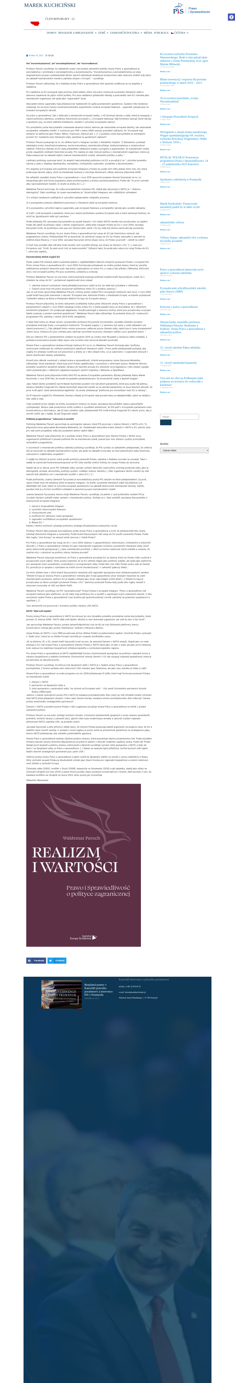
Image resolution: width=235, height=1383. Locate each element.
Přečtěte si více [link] (91, 998)
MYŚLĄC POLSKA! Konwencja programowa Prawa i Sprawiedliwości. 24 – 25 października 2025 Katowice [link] (184, 161)
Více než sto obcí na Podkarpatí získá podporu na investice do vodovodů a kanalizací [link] (181, 381)
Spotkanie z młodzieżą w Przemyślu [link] (181, 179)
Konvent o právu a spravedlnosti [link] (179, 306)
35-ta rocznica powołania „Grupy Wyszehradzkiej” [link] (179, 99)
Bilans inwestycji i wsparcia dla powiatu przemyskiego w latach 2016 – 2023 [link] (183, 81)
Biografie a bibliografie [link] (76, 32)
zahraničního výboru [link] (172, 222)
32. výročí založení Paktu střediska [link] (180, 347)
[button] (36, 961)
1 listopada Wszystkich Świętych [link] (179, 116)
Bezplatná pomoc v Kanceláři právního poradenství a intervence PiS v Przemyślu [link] (98, 989)
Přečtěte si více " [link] (165, 72)
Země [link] (101, 32)
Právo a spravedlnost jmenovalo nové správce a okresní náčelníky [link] (181, 271)
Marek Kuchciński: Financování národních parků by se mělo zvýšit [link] (180, 205)
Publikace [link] (161, 32)
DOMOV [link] (52, 32)
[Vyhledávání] (179, 417)
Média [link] (148, 32)
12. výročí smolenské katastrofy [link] (178, 362)
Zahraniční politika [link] (124, 32)
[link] (231, 17)
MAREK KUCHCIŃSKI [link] (50, 5)
